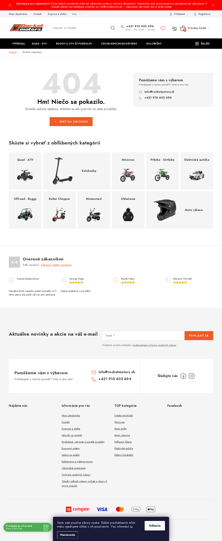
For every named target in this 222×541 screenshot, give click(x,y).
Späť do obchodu (73, 121)
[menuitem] (18, 43)
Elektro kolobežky (123, 455)
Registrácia (205, 14)
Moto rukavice (122, 435)
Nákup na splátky (71, 455)
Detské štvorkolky (123, 415)
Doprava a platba (57, 14)
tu (131, 527)
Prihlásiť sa (199, 335)
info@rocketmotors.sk (159, 92)
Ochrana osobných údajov (76, 474)
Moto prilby (120, 428)
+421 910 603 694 (139, 26)
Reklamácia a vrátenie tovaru (77, 461)
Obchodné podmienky (74, 468)
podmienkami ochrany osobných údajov (154, 345)
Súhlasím (155, 526)
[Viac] (202, 43)
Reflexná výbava (123, 442)
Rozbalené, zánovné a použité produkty (83, 442)
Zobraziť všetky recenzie (56, 265)
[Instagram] (191, 376)
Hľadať (113, 28)
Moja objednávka (18, 14)
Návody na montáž (72, 435)
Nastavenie (67, 535)
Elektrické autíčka (123, 448)
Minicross (119, 422)
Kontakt (38, 14)
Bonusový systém (71, 448)
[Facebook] (183, 376)
